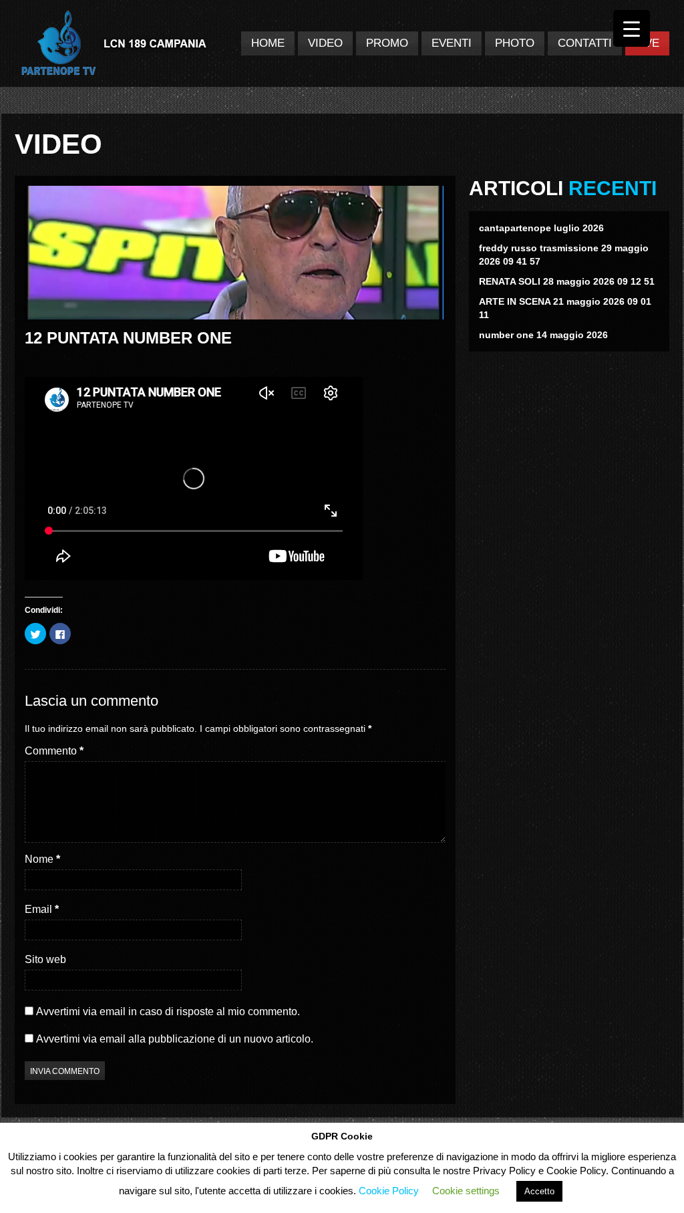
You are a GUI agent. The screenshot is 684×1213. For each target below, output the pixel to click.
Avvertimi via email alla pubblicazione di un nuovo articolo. (174, 1039)
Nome (42, 859)
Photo (514, 43)
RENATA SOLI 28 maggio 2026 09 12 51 (567, 281)
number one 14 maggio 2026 (543, 334)
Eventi (452, 43)
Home (268, 43)
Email (42, 909)
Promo (387, 43)
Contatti (585, 43)
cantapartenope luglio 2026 (541, 228)
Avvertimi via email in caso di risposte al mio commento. (168, 1011)
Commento (54, 751)
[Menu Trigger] (631, 28)
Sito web (45, 959)
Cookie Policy (389, 1190)
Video (325, 43)
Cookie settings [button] (466, 1190)
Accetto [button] (539, 1191)
